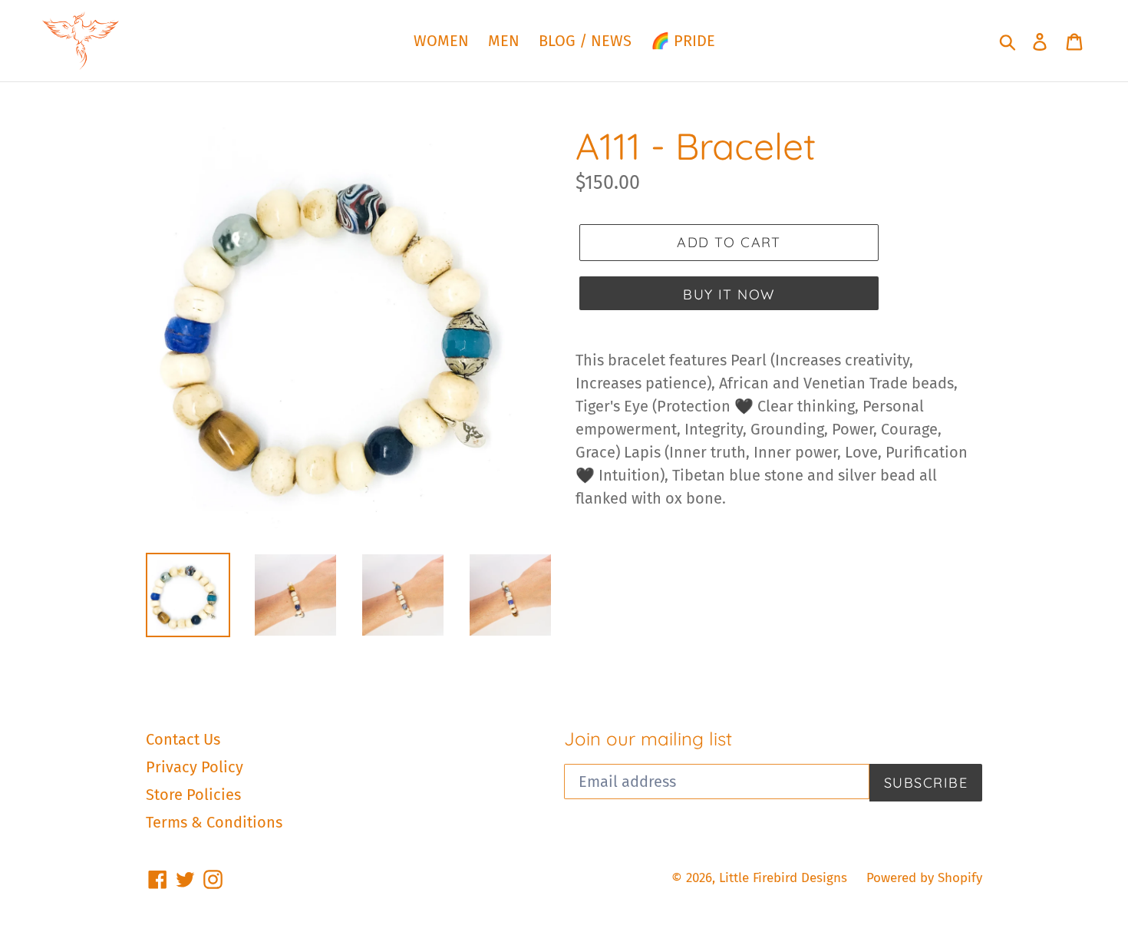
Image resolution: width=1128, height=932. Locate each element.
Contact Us (183, 739)
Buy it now (728, 294)
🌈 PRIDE (683, 40)
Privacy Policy (194, 767)
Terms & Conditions (214, 822)
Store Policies (193, 794)
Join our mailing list (648, 739)
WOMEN (441, 40)
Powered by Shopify (924, 878)
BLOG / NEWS (585, 40)
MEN (503, 40)
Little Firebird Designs (783, 878)
